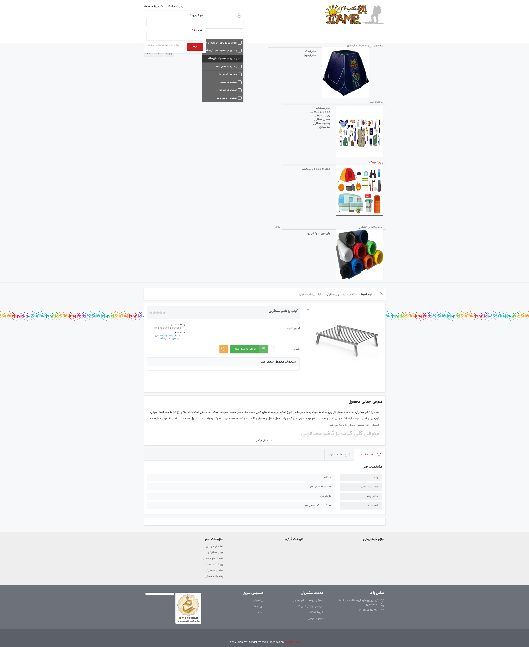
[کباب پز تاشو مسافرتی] (347, 341)
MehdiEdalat (292, 642)
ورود (195, 46)
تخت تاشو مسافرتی (212, 559)
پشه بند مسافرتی (214, 576)
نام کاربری (196, 15)
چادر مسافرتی (215, 553)
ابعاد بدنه (373, 505)
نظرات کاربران (335, 454)
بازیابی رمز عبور (154, 45)
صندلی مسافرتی (214, 570)
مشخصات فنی (366, 454)
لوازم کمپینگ (175, 339)
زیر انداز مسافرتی (213, 565)
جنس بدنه (372, 496)
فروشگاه (164, 339)
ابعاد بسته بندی (369, 487)
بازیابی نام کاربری (170, 45)
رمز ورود (197, 30)
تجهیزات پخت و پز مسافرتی (168, 336)
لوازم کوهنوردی (214, 547)
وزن (375, 477)
